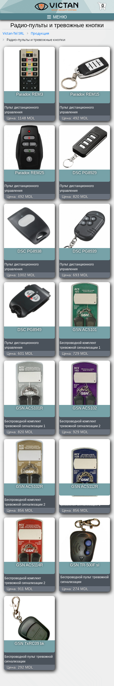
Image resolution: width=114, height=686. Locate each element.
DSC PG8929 (85, 172)
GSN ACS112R (84, 486)
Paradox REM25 (29, 172)
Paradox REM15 (84, 94)
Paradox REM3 (29, 94)
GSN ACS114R (29, 565)
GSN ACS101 (85, 329)
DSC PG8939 (85, 251)
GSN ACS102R (29, 486)
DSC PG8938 (29, 251)
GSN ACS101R (29, 408)
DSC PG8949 (29, 329)
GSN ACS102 (85, 408)
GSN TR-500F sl (84, 565)
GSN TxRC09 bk (29, 643)
